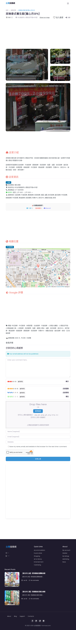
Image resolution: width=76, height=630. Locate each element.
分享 (69, 17)
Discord (48, 208)
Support (22, 616)
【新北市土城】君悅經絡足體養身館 (33, 573)
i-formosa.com (46, 625)
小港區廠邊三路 (11, 328)
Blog (15, 616)
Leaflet (49, 286)
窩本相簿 (38, 208)
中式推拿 (22, 326)
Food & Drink (38, 553)
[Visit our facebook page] (32, 620)
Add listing (65, 559)
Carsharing (37, 565)
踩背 (63, 331)
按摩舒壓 (13, 10)
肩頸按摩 (26, 331)
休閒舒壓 (29, 326)
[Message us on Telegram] (39, 620)
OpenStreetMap (60, 286)
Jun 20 (25, 598)
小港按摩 (21, 328)
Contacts (31, 616)
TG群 (29, 208)
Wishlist (64, 553)
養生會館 (17, 185)
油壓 (47, 328)
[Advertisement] (38, 33)
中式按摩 (15, 326)
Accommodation (39, 550)
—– (8, 556)
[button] (38, 192)
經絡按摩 (19, 331)
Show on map (45, 17)
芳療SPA (41, 331)
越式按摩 (57, 331)
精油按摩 (12, 331)
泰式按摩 (53, 328)
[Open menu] (68, 3)
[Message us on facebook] (43, 620)
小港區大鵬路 (53, 326)
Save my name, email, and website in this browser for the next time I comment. (38, 446)
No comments (35, 580)
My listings (65, 556)
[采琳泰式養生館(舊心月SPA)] (38, 265)
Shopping (37, 556)
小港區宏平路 (63, 326)
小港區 (8, 182)
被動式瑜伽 (49, 331)
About (9, 616)
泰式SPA (60, 328)
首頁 (7, 10)
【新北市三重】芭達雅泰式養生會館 (33, 592)
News (64, 562)
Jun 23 (25, 580)
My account (66, 550)
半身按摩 (44, 326)
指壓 (33, 328)
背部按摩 (34, 331)
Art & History (38, 559)
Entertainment (38, 562)
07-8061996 (19, 190)
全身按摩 (37, 326)
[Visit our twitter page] (36, 620)
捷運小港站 (40, 328)
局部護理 (28, 328)
